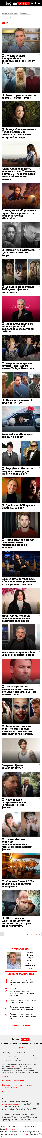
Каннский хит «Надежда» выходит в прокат (17, 435)
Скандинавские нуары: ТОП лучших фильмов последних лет (18, 289)
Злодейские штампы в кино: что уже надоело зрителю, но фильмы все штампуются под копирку (17, 729)
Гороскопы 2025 (26, 13)
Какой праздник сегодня (10, 13)
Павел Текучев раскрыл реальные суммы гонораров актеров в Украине (18, 543)
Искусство (34, 1043)
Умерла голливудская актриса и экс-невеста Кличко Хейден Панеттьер (18, 365)
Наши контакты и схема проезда (14, 1081)
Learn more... (24, 1134)
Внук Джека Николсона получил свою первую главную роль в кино (18, 471)
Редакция (5, 1076)
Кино (12, 18)
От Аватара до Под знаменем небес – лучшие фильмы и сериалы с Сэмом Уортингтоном (19, 690)
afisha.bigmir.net (15, 1066)
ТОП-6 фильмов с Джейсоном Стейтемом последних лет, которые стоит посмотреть (16, 921)
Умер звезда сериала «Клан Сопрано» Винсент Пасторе (18, 653)
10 (36, 934)
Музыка (13, 1043)
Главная (4, 18)
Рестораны (23, 1043)
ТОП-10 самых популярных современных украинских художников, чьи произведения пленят (22, 992)
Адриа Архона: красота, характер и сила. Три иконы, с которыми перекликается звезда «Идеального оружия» (19, 174)
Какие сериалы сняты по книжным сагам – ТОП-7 (19, 96)
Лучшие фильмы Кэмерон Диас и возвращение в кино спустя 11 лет (18, 59)
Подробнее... (11, 1129)
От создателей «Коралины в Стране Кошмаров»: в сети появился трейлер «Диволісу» (19, 214)
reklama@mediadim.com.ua (12, 1104)
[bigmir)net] (12, 3)
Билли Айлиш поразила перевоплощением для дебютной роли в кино (16, 618)
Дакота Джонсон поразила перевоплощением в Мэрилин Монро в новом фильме (17, 844)
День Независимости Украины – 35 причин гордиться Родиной (23, 1008)
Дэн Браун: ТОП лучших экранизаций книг (18, 506)
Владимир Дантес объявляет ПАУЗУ (12, 766)
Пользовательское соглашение (13, 1092)
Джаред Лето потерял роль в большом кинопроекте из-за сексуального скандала (19, 581)
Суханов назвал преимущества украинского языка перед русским (23, 1015)
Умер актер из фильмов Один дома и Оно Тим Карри (18, 252)
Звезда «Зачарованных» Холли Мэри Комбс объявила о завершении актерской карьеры (19, 133)
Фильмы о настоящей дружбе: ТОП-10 (17, 401)
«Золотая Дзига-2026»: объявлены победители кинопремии (18, 883)
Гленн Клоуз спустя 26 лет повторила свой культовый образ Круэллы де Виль (18, 327)
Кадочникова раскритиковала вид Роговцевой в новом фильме (14, 803)
